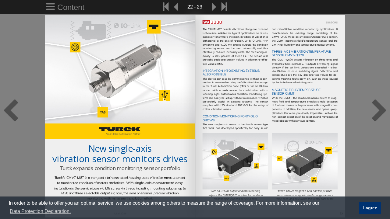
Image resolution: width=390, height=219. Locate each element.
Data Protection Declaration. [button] (40, 211)
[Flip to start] (166, 7)
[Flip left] (176, 7)
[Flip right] (214, 7)
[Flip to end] (224, 7)
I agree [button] (370, 207)
